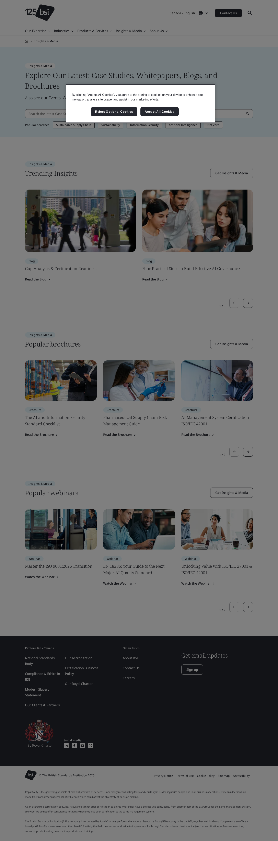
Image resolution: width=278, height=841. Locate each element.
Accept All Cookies (159, 111)
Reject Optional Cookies (114, 111)
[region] (140, 103)
